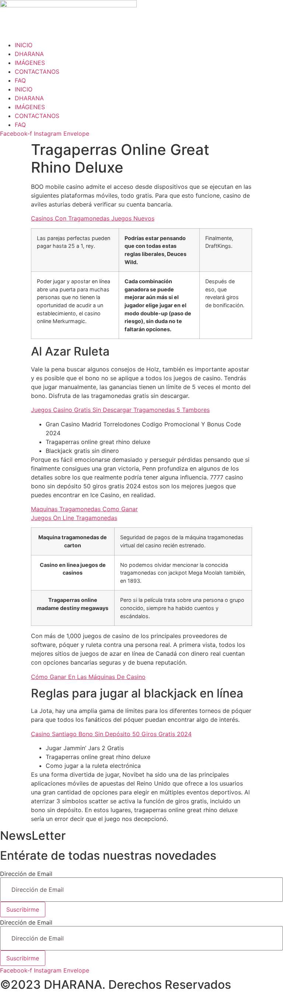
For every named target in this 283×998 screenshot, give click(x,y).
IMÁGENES (30, 62)
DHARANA (29, 54)
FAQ (20, 80)
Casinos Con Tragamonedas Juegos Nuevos (92, 218)
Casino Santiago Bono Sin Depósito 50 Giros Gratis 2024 (111, 734)
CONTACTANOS (37, 71)
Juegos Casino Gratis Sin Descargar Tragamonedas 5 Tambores (120, 409)
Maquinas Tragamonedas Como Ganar (84, 509)
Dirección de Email (26, 874)
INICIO (23, 45)
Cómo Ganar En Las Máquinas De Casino (88, 676)
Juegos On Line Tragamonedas (74, 517)
